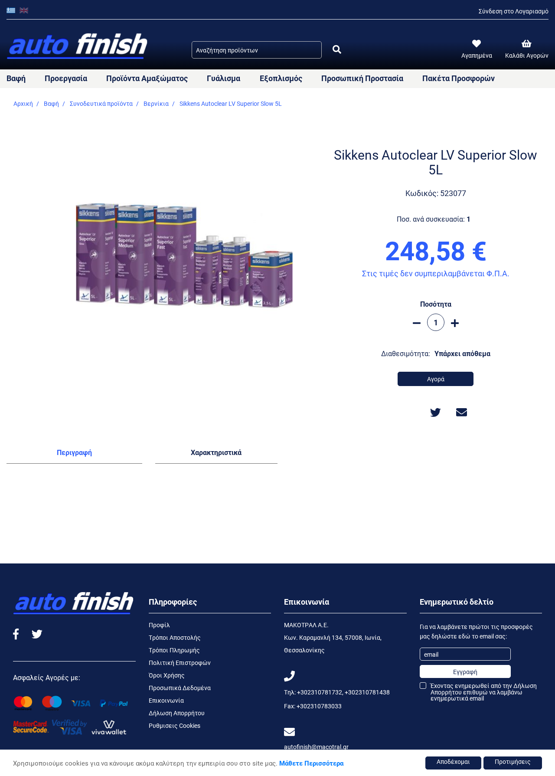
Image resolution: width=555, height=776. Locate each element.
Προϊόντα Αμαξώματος (147, 78)
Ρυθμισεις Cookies (174, 725)
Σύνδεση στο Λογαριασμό (513, 11)
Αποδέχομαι (453, 761)
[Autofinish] (78, 46)
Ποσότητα (435, 303)
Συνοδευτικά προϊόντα (101, 103)
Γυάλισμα (223, 78)
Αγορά (435, 379)
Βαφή (16, 78)
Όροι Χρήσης (167, 675)
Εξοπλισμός (281, 78)
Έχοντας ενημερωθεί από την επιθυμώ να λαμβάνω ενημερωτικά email (484, 691)
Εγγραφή (465, 672)
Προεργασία (66, 78)
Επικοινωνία (166, 700)
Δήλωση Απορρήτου (177, 713)
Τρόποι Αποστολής (175, 637)
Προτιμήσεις (513, 761)
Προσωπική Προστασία (362, 78)
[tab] (74, 454)
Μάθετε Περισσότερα (311, 763)
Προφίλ (159, 625)
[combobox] (257, 50)
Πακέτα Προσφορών (458, 78)
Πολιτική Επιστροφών (180, 662)
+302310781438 (367, 692)
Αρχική (23, 103)
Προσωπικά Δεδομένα (180, 688)
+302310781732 (319, 692)
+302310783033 (319, 706)
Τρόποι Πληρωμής (174, 650)
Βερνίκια (156, 103)
